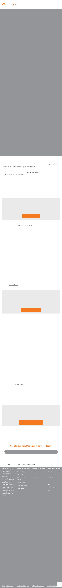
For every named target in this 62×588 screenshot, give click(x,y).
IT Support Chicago (21, 464)
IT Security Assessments (53, 471)
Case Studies (51, 477)
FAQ (49, 484)
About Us (35, 471)
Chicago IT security (32, 172)
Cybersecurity (31, 464)
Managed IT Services (21, 471)
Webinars (50, 490)
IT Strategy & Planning (22, 485)
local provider (19, 384)
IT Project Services (21, 482)
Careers (34, 474)
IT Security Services (21, 474)
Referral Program (51, 487)
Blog (9, 464)
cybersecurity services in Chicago (14, 174)
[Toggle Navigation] (58, 4)
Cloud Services (20, 488)
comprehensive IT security (25, 225)
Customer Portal (36, 481)
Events (49, 481)
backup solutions (13, 285)
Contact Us (35, 477)
